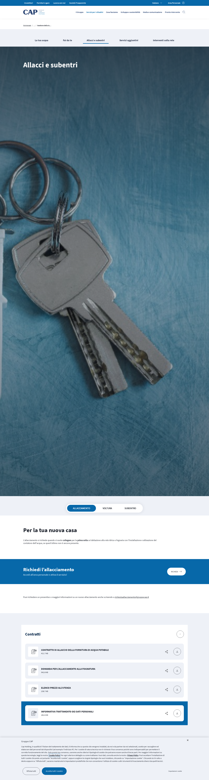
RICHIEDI (174, 571)
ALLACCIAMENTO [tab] (81, 508)
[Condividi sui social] (166, 652)
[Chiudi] (187, 740)
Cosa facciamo (112, 12)
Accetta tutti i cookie (54, 771)
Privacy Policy (132, 755)
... (34, 25)
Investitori (28, 3)
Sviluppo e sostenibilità (130, 12)
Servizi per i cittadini (94, 12)
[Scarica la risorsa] (177, 651)
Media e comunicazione (152, 12)
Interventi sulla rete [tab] (163, 40)
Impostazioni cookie (175, 771)
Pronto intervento (172, 12)
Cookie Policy (54, 755)
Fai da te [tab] (67, 40)
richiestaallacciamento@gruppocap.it (132, 597)
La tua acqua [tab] (41, 40)
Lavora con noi (59, 3)
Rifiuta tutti (31, 771)
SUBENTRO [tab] (130, 508)
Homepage (27, 25)
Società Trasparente (77, 3)
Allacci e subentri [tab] (96, 40)
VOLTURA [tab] (107, 508)
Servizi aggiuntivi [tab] (128, 40)
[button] (104, 634)
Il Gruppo (79, 12)
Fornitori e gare (43, 3)
